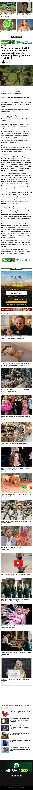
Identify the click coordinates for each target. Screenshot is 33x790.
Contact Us (20, 781)
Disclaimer (28, 779)
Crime (12, 265)
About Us (12, 779)
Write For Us (5, 779)
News (17, 265)
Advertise (13, 781)
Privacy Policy (20, 779)
